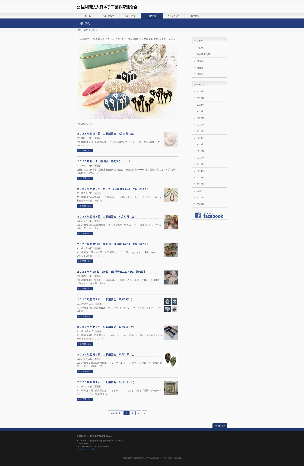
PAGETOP (220, 426)
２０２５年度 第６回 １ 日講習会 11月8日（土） (106, 327)
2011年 (200, 191)
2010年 (200, 197)
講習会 (97, 138)
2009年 (200, 204)
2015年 (200, 164)
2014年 (200, 171)
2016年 (200, 157)
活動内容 (87, 30)
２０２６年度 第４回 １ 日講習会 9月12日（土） (106, 133)
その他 (200, 47)
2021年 (200, 124)
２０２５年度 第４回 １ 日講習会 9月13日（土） (106, 382)
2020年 (200, 131)
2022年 (200, 118)
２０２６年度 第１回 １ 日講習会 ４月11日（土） (107, 216)
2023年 (200, 111)
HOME (79, 30)
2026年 (200, 91)
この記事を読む (85, 151)
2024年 (200, 105)
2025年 (200, 98)
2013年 (200, 177)
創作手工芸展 (203, 54)
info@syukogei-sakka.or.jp (88, 449)
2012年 (200, 184)
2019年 (200, 138)
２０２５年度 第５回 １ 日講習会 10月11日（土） (107, 354)
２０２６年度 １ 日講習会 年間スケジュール (104, 161)
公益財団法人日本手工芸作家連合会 (107, 7)
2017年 (200, 151)
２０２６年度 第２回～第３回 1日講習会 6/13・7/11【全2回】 (113, 189)
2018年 (200, 144)
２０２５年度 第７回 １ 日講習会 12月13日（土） (107, 299)
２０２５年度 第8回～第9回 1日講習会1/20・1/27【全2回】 (111, 271)
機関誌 (200, 61)
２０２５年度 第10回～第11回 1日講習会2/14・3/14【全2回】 (113, 244)
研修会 (200, 67)
